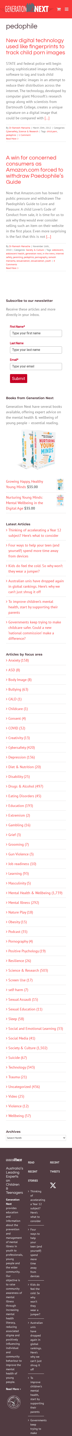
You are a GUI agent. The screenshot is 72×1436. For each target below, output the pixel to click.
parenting (18, 257)
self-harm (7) (18, 989)
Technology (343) (21, 1067)
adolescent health (15, 253)
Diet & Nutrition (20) (24, 767)
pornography (41, 257)
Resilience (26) (19, 960)
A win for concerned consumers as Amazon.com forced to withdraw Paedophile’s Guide (35, 170)
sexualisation (23, 260)
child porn (52, 131)
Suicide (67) (17, 1057)
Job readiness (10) (22, 863)
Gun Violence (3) (21, 854)
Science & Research (28, 131)
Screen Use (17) (20, 980)
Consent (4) (17, 718)
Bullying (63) (18, 689)
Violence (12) (18, 1106)
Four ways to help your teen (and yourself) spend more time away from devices (33, 550)
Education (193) (20, 805)
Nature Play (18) (20, 912)
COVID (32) (16, 728)
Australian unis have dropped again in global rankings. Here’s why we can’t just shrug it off (36, 586)
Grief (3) (14, 834)
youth (48, 260)
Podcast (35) (17, 931)
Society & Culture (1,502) (27, 1048)
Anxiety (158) (18, 660)
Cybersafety (12, 131)
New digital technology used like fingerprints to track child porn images (35, 47)
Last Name (17, 343)
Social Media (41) (21, 1038)
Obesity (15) (17, 922)
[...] (47, 118)
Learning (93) (18, 873)
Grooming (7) (18, 844)
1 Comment (25, 134)
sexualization (37, 260)
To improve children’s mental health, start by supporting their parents (33, 607)
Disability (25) (19, 776)
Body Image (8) (20, 679)
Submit (18, 378)
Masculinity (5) (19, 883)
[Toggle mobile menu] (67, 9)
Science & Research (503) (28, 970)
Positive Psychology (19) (27, 951)
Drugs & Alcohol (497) (25, 786)
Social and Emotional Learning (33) (35, 1028)
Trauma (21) (17, 1077)
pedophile (11, 134)
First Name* (17, 326)
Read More (11, 138)
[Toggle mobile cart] (59, 9)
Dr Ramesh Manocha (19, 127)
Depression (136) (21, 757)
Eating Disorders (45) (24, 796)
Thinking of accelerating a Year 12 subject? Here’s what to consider (36, 1206)
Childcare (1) (18, 708)
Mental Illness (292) (23, 902)
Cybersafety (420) (21, 747)
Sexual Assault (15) (23, 999)
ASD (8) (14, 670)
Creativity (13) (19, 737)
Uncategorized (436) (24, 1086)
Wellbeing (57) (19, 1115)
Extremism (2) (19, 815)
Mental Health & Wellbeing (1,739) (35, 893)
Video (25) (16, 1096)
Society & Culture (35, 249)
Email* (14, 359)
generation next (33, 253)
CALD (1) (15, 699)
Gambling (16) (19, 825)
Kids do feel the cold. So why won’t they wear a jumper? (35, 1299)
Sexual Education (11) (25, 1009)
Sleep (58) (16, 1018)
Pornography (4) (20, 941)
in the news (49, 253)
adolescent (57, 249)
